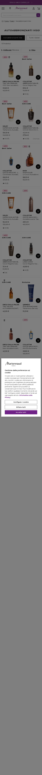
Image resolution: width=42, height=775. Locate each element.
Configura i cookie (21, 402)
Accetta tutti (21, 412)
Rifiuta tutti (21, 407)
